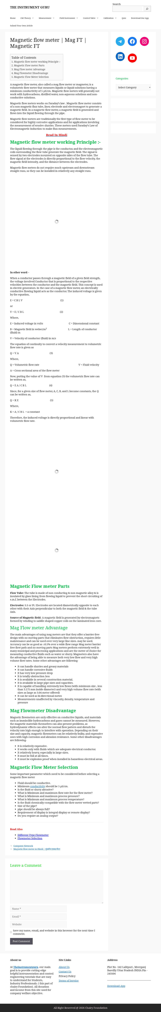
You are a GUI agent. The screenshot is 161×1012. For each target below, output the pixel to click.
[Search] (147, 8)
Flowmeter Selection (30, 838)
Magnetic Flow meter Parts (29, 65)
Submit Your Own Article (21, 25)
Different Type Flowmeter (33, 835)
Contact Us (65, 971)
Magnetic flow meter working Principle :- (37, 61)
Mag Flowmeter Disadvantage (31, 73)
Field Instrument (67, 18)
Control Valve (89, 18)
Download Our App (140, 18)
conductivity (37, 786)
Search (117, 4)
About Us (64, 967)
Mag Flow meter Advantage (29, 69)
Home (12, 18)
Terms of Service (69, 980)
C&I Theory (26, 18)
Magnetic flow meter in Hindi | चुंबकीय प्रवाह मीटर (36, 848)
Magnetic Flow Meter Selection (31, 77)
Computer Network (23, 845)
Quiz (124, 18)
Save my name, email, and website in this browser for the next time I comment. (54, 932)
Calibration (109, 18)
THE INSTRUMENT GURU (30, 7)
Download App (116, 986)
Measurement (45, 18)
